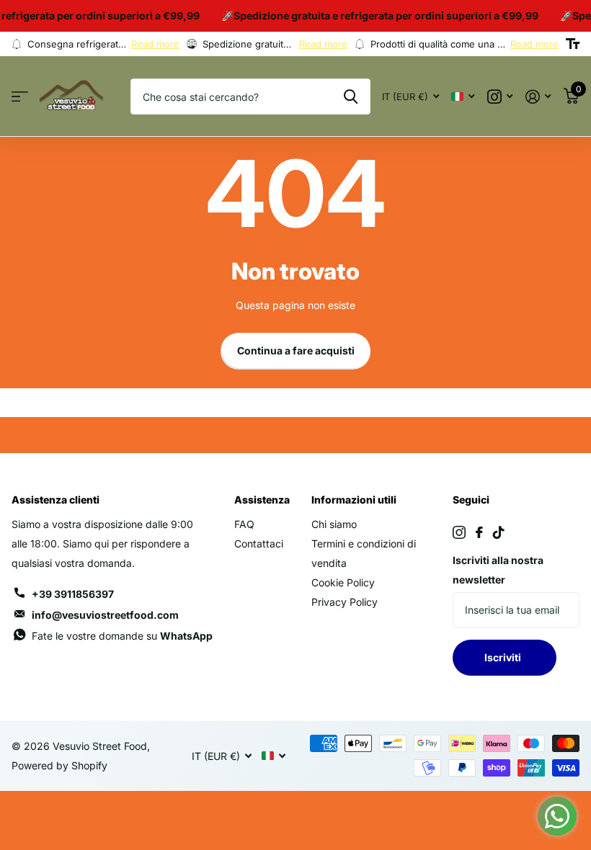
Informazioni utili (353, 499)
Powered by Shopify (59, 765)
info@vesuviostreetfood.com (105, 615)
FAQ (244, 524)
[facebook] (479, 532)
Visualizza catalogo (20, 97)
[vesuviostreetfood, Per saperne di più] (499, 97)
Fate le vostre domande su (122, 636)
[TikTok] (499, 532)
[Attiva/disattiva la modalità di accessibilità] (572, 44)
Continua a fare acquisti (296, 350)
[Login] (538, 97)
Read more (155, 44)
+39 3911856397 (73, 594)
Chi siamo (334, 524)
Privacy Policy (344, 602)
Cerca (350, 97)
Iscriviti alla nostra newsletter (498, 570)
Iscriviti (504, 657)
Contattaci (258, 543)
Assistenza (262, 499)
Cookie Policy (343, 582)
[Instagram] (459, 532)
